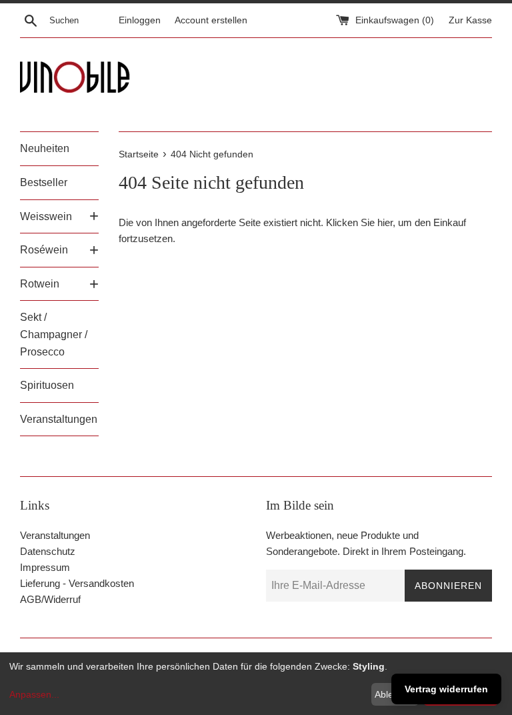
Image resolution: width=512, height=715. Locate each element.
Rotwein (39, 283)
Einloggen (140, 20)
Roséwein (44, 249)
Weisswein (46, 216)
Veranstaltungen (58, 419)
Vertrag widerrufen (446, 689)
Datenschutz (47, 551)
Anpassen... (34, 694)
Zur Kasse (470, 20)
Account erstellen (211, 20)
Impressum (45, 567)
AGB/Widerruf (50, 599)
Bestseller (43, 182)
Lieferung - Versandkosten (77, 583)
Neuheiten (44, 148)
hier (385, 222)
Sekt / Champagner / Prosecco (53, 334)
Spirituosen (47, 385)
